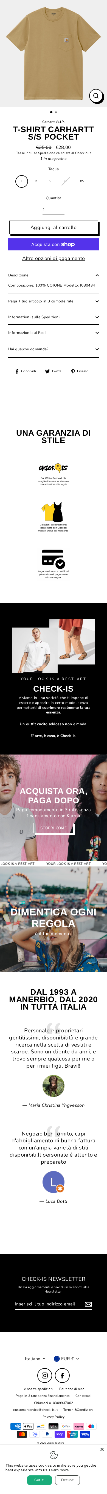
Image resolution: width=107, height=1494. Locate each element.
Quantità (53, 198)
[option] (53, 53)
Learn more (59, 1469)
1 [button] (51, 112)
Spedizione (46, 153)
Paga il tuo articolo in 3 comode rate (41, 301)
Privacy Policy (54, 1417)
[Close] (102, 1449)
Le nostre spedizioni (38, 1389)
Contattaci (83, 1396)
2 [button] (56, 112)
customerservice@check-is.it (35, 1410)
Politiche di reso (72, 1389)
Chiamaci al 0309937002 (53, 1403)
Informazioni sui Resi (27, 332)
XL (66, 181)
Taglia (53, 169)
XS (82, 181)
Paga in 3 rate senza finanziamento (43, 1396)
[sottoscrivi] (87, 1304)
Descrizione (18, 275)
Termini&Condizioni (78, 1410)
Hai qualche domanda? (28, 349)
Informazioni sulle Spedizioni (34, 317)
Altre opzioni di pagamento (53, 258)
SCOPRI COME (53, 828)
